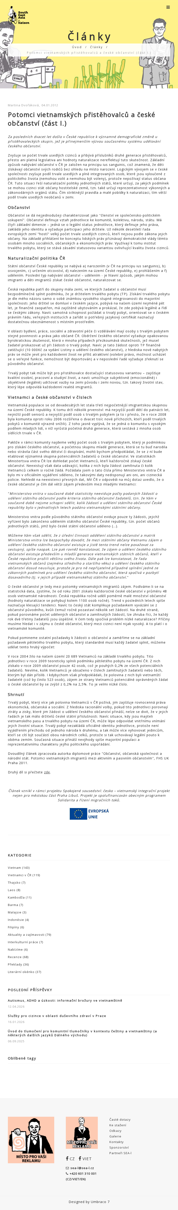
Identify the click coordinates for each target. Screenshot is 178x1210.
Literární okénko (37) (24, 972)
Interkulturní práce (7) (25, 942)
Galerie (115, 1136)
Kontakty (116, 1142)
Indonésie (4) (18, 920)
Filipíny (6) (16, 927)
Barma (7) (15, 905)
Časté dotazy (120, 1119)
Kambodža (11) (20, 897)
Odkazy (115, 1131)
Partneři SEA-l (120, 1153)
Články (96, 47)
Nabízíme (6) (18, 949)
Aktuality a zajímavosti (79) (29, 935)
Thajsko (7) (16, 882)
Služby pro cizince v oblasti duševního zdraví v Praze (57, 1016)
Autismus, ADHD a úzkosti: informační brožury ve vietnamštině (65, 1001)
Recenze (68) (18, 957)
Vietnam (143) (19, 868)
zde (47, 772)
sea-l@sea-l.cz (82, 1168)
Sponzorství (119, 1147)
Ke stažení (117, 1125)
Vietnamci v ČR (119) (24, 875)
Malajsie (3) (17, 912)
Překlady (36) (18, 964)
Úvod (77, 47)
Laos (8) (14, 890)
